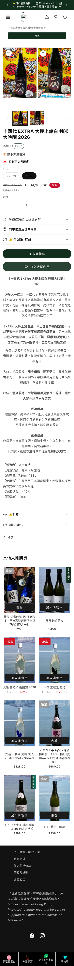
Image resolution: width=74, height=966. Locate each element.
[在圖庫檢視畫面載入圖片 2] (37, 118)
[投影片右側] (45, 105)
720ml (13, 176)
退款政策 (19, 879)
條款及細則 (21, 872)
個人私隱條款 (22, 865)
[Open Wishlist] (56, 16)
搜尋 (37, 36)
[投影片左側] (28, 105)
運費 (16, 190)
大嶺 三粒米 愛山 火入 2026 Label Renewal (19, 756)
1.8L (29, 175)
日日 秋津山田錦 (54, 827)
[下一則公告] (66, 5)
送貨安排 (19, 858)
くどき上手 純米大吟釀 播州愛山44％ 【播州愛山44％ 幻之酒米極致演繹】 (54, 756)
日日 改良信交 (54, 621)
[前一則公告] (7, 5)
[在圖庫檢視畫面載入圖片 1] (20, 118)
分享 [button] (10, 537)
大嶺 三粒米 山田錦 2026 (19, 687)
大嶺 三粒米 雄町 (55, 687)
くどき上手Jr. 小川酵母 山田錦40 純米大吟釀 (19, 827)
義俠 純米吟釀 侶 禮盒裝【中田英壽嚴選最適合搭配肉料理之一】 (19, 621)
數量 (5, 197)
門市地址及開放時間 (27, 852)
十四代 (18, 146)
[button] (8, 16)
